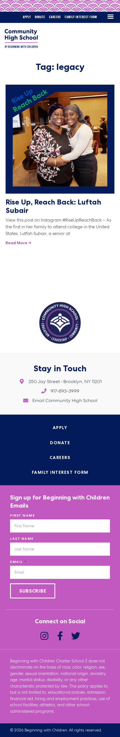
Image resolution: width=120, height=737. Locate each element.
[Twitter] (75, 635)
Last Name (22, 539)
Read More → (19, 242)
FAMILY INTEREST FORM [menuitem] (81, 17)
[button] (110, 16)
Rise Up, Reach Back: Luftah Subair (53, 206)
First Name (22, 515)
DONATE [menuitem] (40, 17)
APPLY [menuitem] (27, 17)
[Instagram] (44, 635)
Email (17, 562)
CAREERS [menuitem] (55, 17)
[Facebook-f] (60, 635)
